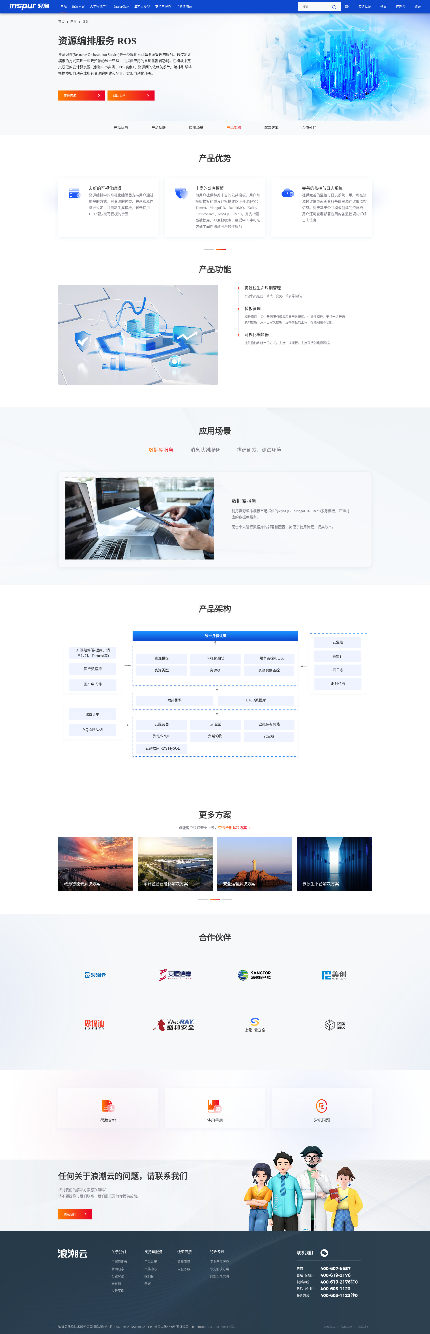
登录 (418, 6)
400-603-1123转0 (339, 1295)
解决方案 (78, 6)
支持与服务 (163, 6)
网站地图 (363, 1327)
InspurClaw (121, 6)
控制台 (400, 6)
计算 (85, 21)
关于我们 (119, 1252)
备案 (383, 6)
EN (347, 6)
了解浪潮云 (184, 6)
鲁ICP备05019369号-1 (222, 1327)
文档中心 (150, 1269)
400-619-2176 (335, 1275)
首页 (61, 21)
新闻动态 (118, 1269)
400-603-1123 (335, 1289)
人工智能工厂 (99, 6)
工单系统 (150, 1261)
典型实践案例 (219, 1276)
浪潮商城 (183, 1261)
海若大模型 (142, 6)
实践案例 (118, 1291)
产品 (63, 6)
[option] (108, 207)
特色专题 (217, 1252)
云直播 (116, 1283)
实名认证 (365, 6)
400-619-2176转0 (339, 1282)
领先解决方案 (219, 1269)
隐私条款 (329, 1327)
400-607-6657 (335, 1269)
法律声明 (346, 1327)
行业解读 (118, 1276)
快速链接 (184, 1252)
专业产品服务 (219, 1261)
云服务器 (183, 1269)
